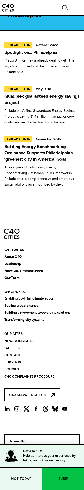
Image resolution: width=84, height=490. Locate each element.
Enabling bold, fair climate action (29, 298)
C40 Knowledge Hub (27, 395)
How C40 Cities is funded (23, 271)
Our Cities (13, 334)
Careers (11, 348)
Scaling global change (21, 305)
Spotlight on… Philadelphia (31, 52)
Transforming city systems (24, 319)
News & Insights (18, 341)
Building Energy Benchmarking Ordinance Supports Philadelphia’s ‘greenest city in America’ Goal (38, 153)
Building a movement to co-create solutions (37, 313)
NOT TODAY (21, 479)
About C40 (12, 257)
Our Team (11, 278)
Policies (11, 369)
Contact (12, 355)
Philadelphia (18, 45)
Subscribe (13, 362)
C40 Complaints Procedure (29, 376)
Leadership (13, 264)
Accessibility (16, 441)
